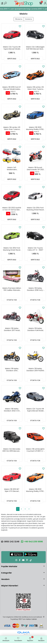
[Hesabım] (45, 3)
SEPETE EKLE (11, 59)
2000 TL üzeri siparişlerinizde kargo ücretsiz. (20, 9)
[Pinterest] (27, 560)
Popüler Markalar (9, 566)
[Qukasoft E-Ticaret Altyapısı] (23, 633)
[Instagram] (16, 560)
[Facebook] (19, 560)
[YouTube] (23, 560)
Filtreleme (18, 19)
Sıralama (28, 19)
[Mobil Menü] (2, 3)
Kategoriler (6, 573)
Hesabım (5, 579)
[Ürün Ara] (5, 3)
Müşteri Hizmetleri (9, 585)
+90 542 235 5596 (33, 541)
